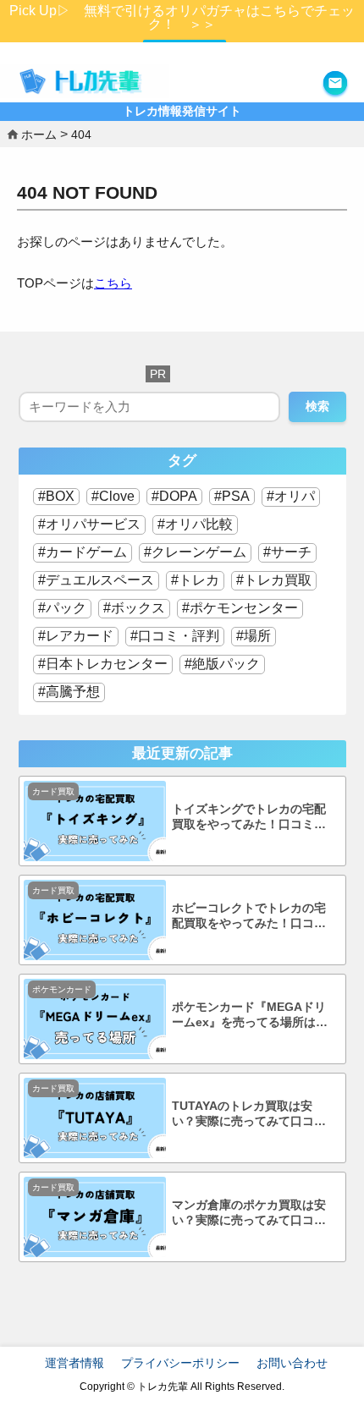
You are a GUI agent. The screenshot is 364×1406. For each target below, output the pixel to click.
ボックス (138, 608)
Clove (117, 496)
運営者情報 (74, 1363)
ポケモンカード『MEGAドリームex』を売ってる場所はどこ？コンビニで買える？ (250, 1015)
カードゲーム (86, 552)
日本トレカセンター (107, 663)
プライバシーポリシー (180, 1363)
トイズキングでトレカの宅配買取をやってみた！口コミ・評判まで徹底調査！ (249, 817)
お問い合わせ (292, 1363)
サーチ (291, 552)
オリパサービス (93, 524)
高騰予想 (73, 691)
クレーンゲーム (199, 552)
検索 (317, 406)
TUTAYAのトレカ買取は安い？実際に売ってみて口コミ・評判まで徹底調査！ (243, 1114)
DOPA (178, 496)
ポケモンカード (61, 989)
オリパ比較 (199, 524)
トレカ (199, 580)
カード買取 (53, 791)
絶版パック (226, 663)
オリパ (294, 496)
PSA (236, 496)
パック (66, 608)
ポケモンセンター (244, 608)
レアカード (79, 636)
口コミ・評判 (178, 636)
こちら (113, 283)
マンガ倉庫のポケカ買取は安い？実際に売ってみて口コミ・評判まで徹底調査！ (249, 1213)
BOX (60, 496)
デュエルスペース (100, 580)
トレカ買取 (278, 580)
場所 (257, 636)
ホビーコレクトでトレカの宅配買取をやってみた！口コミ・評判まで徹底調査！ (249, 916)
